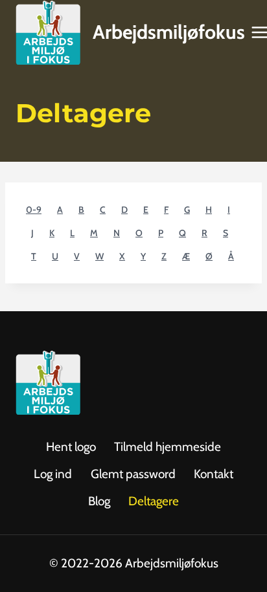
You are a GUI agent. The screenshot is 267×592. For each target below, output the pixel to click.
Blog (99, 501)
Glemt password (133, 473)
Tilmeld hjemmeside (167, 446)
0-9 (33, 209)
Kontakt (213, 473)
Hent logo (71, 446)
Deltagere (153, 501)
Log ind (53, 473)
